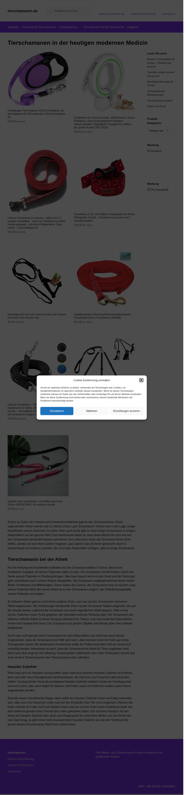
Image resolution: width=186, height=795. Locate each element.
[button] (141, 380)
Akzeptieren (57, 410)
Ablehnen (91, 410)
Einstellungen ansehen (126, 410)
